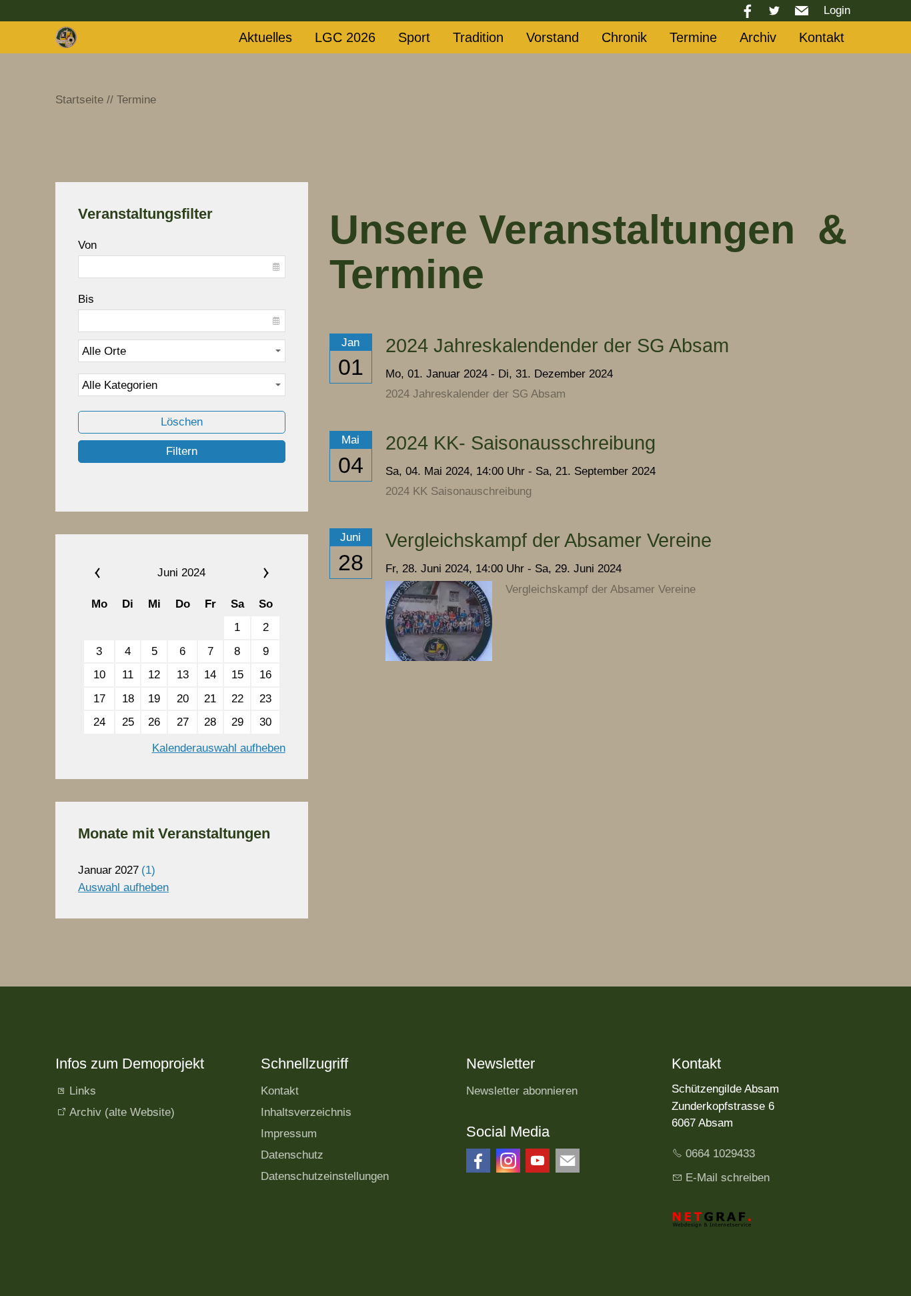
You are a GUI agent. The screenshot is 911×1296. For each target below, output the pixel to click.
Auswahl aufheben (123, 887)
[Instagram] (508, 1161)
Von (87, 245)
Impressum (289, 1133)
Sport (414, 37)
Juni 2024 (181, 572)
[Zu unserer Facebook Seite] (478, 1161)
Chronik (624, 37)
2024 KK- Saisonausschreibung (520, 443)
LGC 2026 (345, 37)
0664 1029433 (720, 1153)
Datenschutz (292, 1155)
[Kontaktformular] (568, 1161)
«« (113, 573)
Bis (86, 299)
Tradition (478, 37)
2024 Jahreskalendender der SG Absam (557, 345)
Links (82, 1091)
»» (249, 573)
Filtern (181, 451)
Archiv (758, 37)
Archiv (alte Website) (122, 1112)
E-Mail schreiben (728, 1177)
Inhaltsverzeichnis (306, 1112)
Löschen (182, 422)
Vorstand (552, 37)
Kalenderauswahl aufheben (218, 748)
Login (837, 10)
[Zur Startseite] (66, 37)
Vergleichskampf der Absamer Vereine (548, 540)
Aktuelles (265, 37)
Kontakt (821, 37)
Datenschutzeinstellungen (325, 1176)
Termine (693, 37)
